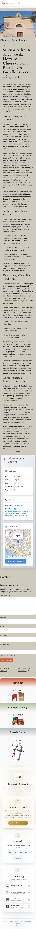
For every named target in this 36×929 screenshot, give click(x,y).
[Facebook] (10, 852)
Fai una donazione (17, 823)
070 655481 (18, 505)
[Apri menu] (32, 3)
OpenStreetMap (20, 557)
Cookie (18, 926)
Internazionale (19, 45)
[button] (18, 542)
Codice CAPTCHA (7, 656)
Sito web (3, 635)
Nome (3, 617)
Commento (5, 596)
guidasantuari (8, 45)
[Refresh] (1, 647)
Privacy (18, 923)
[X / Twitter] (15, 852)
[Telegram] (26, 852)
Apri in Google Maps (17, 561)
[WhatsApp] (21, 852)
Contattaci (19, 858)
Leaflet (12, 557)
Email (2, 626)
